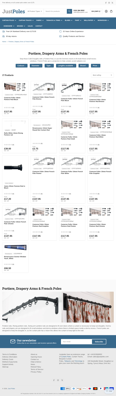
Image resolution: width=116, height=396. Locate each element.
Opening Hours (36, 357)
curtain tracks (25, 20)
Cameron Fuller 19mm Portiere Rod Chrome (97, 225)
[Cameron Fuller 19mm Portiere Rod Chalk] (72, 124)
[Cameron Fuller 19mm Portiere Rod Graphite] (44, 212)
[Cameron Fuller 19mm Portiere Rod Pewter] (72, 212)
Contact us (35, 359)
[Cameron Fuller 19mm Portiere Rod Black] (15, 87)
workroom (102, 20)
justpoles (7, 130)
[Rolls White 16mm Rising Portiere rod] (15, 123)
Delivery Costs (7, 359)
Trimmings (78, 361)
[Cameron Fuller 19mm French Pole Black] (72, 88)
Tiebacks (67, 361)
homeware (8, 26)
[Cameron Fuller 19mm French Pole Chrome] (15, 212)
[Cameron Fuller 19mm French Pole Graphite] (100, 161)
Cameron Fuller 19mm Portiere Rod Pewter (69, 225)
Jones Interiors (9, 183)
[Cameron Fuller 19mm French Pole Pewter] (44, 161)
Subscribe (99, 341)
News (33, 364)
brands (20, 26)
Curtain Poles (66, 357)
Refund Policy (36, 367)
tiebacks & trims (53, 20)
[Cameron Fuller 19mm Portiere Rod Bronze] (100, 87)
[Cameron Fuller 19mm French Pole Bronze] (44, 87)
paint (77, 20)
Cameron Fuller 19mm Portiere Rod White (97, 136)
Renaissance (37, 125)
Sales (30, 26)
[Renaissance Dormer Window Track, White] (15, 247)
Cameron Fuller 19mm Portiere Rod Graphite (41, 225)
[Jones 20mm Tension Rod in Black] (15, 168)
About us (34, 354)
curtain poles (8, 20)
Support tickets (7, 364)
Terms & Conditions (9, 354)
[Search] (69, 11)
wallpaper (88, 20)
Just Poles (11, 388)
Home (4, 41)
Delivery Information (9, 357)
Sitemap (5, 367)
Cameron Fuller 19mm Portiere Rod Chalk (69, 138)
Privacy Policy (36, 372)
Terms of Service (37, 369)
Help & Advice (36, 362)
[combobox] (58, 11)
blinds (67, 20)
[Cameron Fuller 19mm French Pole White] (72, 161)
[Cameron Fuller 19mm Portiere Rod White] (100, 124)
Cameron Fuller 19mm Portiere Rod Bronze (97, 100)
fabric (39, 20)
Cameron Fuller (9, 94)
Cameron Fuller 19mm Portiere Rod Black (12, 98)
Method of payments (9, 362)
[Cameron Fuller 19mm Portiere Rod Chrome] (100, 212)
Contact (38, 26)
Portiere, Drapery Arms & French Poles (21, 41)
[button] (21, 65)
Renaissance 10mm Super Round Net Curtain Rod (42, 129)
